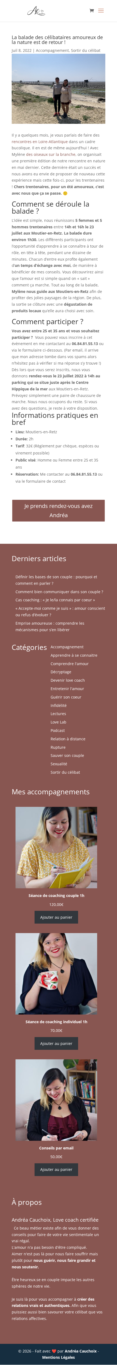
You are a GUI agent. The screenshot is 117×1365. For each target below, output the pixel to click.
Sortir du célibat (85, 50)
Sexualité (59, 763)
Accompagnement (52, 50)
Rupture (58, 747)
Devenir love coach (68, 680)
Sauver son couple (67, 755)
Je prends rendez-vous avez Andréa (58, 510)
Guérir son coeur (66, 697)
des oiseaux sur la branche (50, 154)
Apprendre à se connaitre (74, 655)
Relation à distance (68, 738)
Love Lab (58, 722)
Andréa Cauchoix (81, 1351)
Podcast (58, 730)
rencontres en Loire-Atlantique (40, 141)
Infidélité (59, 705)
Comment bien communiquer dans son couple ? (59, 591)
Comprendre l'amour (70, 663)
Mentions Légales (58, 1357)
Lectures (58, 713)
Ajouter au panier (56, 917)
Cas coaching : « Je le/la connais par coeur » (55, 599)
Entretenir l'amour (67, 688)
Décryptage (61, 671)
